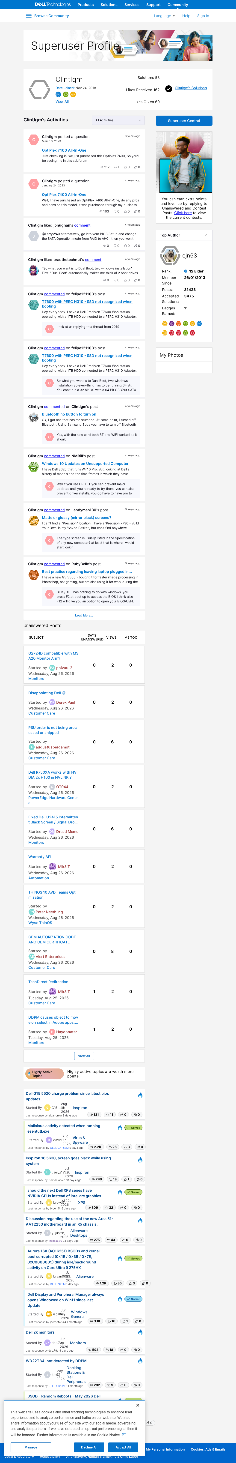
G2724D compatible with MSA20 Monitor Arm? (53, 656)
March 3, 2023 (51, 141)
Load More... (84, 615)
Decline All (89, 1447)
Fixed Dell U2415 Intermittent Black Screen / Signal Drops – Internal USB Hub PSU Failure (53, 820)
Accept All (123, 1447)
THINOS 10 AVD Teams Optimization (52, 895)
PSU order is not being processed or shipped (52, 730)
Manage (30, 1447)
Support (153, 4)
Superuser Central (184, 120)
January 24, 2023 (53, 185)
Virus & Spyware (80, 1140)
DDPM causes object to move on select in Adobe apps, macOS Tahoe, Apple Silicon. (53, 1020)
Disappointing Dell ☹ (47, 693)
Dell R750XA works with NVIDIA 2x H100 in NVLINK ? (52, 775)
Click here (183, 212)
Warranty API (39, 856)
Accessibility (50, 1456)
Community (178, 4)
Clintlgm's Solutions (191, 88)
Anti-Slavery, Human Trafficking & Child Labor (102, 1456)
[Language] (164, 15)
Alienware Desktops (79, 1233)
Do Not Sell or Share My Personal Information (149, 1449)
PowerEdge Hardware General (53, 800)
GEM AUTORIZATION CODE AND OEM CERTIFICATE (52, 939)
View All (62, 101)
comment (82, 225)
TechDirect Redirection (48, 981)
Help (186, 15)
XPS (81, 1202)
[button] (104, 167)
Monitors (36, 678)
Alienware (85, 1276)
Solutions (109, 4)
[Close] (138, 1405)
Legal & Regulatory (19, 1456)
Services (131, 4)
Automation (38, 878)
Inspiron (80, 1107)
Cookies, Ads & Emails (208, 1449)
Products (86, 4)
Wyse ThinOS (40, 922)
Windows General (79, 1314)
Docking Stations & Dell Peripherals (76, 1374)
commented (54, 294)
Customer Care (41, 713)
